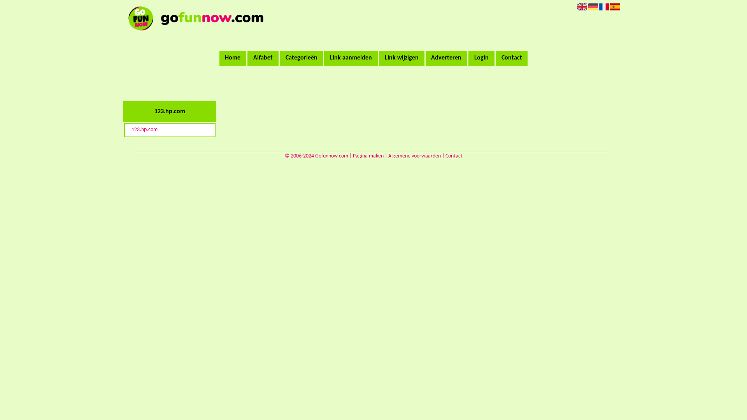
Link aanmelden (351, 58)
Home (232, 58)
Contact (512, 58)
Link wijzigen (402, 58)
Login (481, 58)
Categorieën (301, 58)
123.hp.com (145, 130)
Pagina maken (368, 156)
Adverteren (446, 58)
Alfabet (263, 58)
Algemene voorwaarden (414, 156)
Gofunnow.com (331, 156)
